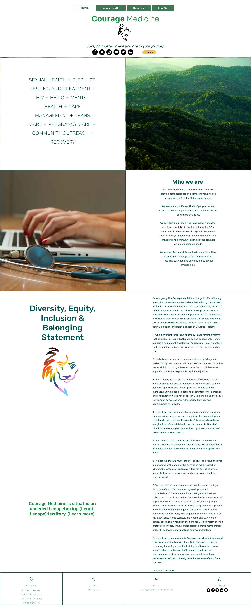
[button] (149, 52)
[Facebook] (95, 52)
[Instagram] (109, 52)
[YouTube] (116, 52)
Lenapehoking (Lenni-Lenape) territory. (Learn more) (62, 511)
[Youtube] (226, 590)
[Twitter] (123, 52)
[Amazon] (102, 52)
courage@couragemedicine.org (156, 589)
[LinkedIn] (130, 52)
